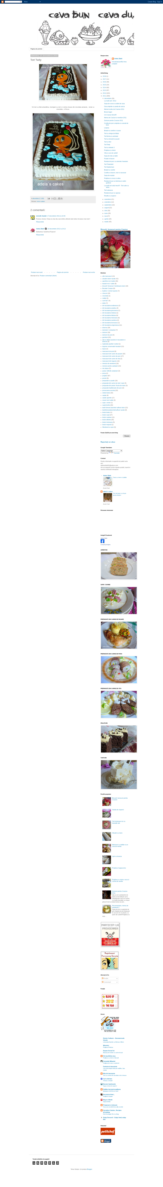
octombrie (107, 202)
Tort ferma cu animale (111, 136)
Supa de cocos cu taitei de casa (114, 103)
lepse (104, 349)
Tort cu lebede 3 (109, 147)
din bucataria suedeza (109, 320)
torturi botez (106, 412)
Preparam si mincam (110, 1105)
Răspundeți (40, 222)
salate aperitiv (106, 398)
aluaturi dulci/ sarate (109, 279)
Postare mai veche (89, 272)
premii (104, 378)
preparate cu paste (108, 380)
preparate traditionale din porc (112, 388)
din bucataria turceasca (110, 323)
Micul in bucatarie (109, 1073)
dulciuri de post (107, 335)
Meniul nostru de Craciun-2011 (114, 109)
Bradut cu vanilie (109, 170)
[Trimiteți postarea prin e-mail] (48, 198)
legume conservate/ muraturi (111, 346)
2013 (104, 90)
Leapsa (106, 128)
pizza (104, 373)
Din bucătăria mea (109, 1056)
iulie (106, 210)
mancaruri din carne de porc (111, 356)
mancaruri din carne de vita (111, 359)
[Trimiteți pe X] (57, 198)
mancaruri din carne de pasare (112, 354)
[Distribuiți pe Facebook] (59, 198)
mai (105, 216)
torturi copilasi (41, 201)
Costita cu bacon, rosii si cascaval (115, 173)
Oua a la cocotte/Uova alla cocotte (113, 1107)
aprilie (106, 219)
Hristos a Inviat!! (108, 1080)
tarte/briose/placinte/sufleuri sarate (113, 410)
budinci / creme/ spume (109, 291)
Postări (105, 978)
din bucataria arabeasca (110, 305)
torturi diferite (106, 420)
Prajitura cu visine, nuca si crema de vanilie (120, 880)
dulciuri (104, 332)
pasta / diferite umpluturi (110, 371)
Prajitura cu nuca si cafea (112, 178)
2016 (104, 82)
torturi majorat (106, 424)
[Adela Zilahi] (102, 542)
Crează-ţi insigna (105, 544)
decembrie (108, 98)
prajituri (104, 376)
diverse (104, 327)
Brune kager (108, 112)
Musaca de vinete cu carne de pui (113, 1052)
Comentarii (107, 982)
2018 (104, 76)
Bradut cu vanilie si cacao (112, 130)
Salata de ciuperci (118, 810)
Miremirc (106, 1045)
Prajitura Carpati (107, 1096)
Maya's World (107, 1100)
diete (104, 303)
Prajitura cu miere (110, 150)
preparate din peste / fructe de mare (113, 385)
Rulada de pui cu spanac (112, 193)
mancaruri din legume (109, 361)
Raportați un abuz (108, 442)
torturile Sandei (41, 216)
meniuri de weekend (109, 363)
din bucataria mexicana (110, 318)
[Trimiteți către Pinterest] (61, 198)
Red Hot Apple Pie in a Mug (111, 1114)
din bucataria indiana (109, 313)
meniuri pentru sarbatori (110, 366)
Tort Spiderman (109, 167)
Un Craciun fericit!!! (110, 115)
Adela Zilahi (40, 229)
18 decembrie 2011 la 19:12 (57, 229)
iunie (106, 213)
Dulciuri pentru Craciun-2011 (113, 120)
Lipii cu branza (117, 856)
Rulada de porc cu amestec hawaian (116, 161)
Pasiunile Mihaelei (109, 1061)
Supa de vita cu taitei (111, 156)
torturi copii (106, 415)
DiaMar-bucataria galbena (112, 1089)
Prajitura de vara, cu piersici (111, 1063)
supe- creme (106, 403)
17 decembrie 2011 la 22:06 (56, 216)
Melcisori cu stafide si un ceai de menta (120, 845)
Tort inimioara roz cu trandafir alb (118, 822)
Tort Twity (107, 144)
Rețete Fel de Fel (108, 1051)
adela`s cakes (108, 491)
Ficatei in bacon (109, 158)
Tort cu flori (107, 142)
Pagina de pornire (36, 49)
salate (104, 395)
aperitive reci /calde (108, 281)
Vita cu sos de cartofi (111, 153)
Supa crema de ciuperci (110, 1086)
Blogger (89, 1169)
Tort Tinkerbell (108, 164)
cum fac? (105, 300)
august (106, 208)
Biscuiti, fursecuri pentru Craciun (114, 229)
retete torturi (106, 393)
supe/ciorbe (106, 405)
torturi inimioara (107, 422)
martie (106, 222)
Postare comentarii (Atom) (48, 276)
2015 (104, 85)
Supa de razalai (109, 175)
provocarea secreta (108, 390)
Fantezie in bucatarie (110, 1066)
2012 (104, 93)
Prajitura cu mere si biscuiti (111, 1058)
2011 (104, 96)
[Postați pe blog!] (55, 198)
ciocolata (105, 296)
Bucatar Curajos (107, 288)
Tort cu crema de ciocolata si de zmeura (114, 1075)
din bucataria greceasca (110, 310)
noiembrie (107, 199)
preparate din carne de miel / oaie (113, 383)
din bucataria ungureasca (110, 325)
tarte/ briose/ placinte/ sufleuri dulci (113, 407)
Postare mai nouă (36, 272)
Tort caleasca (108, 190)
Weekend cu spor (108, 427)
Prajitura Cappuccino (119, 868)
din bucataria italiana (109, 315)
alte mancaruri (107, 276)
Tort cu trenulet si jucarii (111, 139)
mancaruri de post (108, 351)
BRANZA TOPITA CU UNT (110, 1091)
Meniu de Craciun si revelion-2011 (115, 117)
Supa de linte (106, 1101)
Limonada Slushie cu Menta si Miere (113, 1042)
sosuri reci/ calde (107, 400)
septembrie (108, 205)
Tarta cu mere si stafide (120, 477)
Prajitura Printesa (108, 1047)
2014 (104, 87)
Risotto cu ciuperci (110, 196)
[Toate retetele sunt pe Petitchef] (108, 1134)
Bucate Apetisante (109, 1084)
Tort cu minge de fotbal (111, 133)
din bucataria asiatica (109, 308)
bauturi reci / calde (108, 283)
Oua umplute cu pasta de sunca (114, 106)
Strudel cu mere (117, 833)
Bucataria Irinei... (109, 1094)
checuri (104, 293)
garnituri (105, 337)
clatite (104, 298)
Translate (116, 453)
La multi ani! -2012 (110, 101)
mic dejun (105, 368)
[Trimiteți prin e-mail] (52, 198)
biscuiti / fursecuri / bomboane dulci (113, 286)
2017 (104, 79)
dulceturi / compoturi (109, 330)
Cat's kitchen (107, 1079)
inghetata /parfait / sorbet (110, 344)
